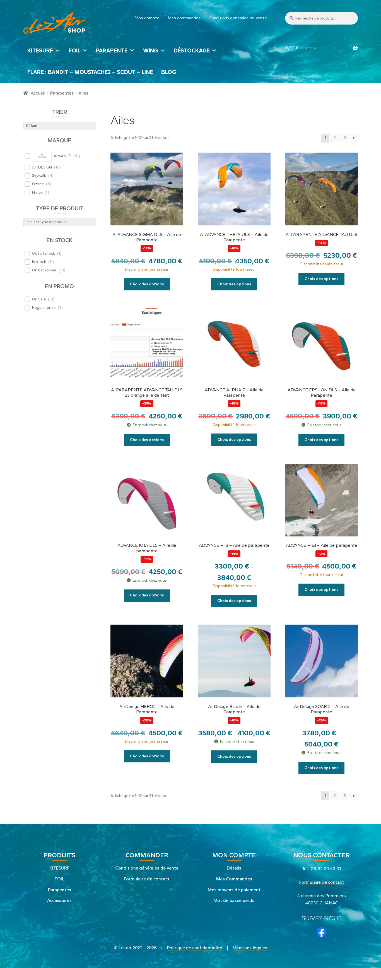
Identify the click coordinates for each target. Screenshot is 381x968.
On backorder (44, 270)
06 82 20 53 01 (326, 868)
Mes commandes (184, 17)
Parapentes (62, 93)
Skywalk (39, 175)
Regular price (44, 307)
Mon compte (147, 17)
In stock (39, 261)
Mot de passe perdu (234, 900)
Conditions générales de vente (238, 17)
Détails (234, 868)
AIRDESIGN (42, 167)
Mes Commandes (234, 879)
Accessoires (59, 900)
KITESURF (40, 50)
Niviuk (37, 192)
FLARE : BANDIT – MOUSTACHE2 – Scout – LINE (90, 72)
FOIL (74, 50)
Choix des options (147, 284)
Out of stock (43, 253)
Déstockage (192, 50)
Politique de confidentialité (194, 947)
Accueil (38, 93)
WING (150, 50)
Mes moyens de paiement (234, 889)
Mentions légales (249, 947)
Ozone (38, 184)
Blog (168, 72)
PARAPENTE (111, 50)
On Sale (39, 299)
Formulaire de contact (147, 879)
